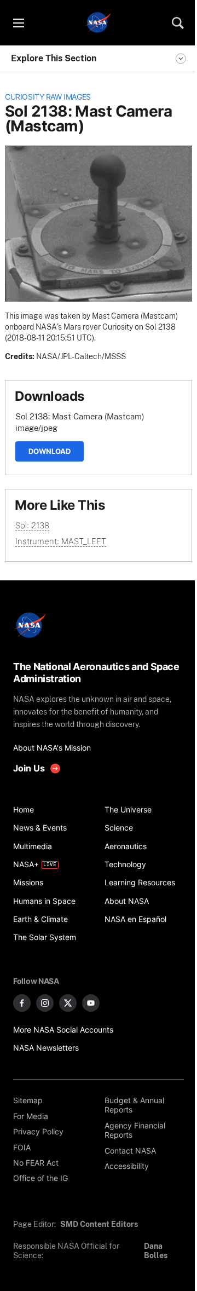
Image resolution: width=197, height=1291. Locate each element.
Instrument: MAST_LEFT (60, 541)
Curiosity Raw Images (48, 97)
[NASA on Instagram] (45, 1003)
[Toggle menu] (18, 23)
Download (49, 451)
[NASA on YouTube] (91, 1003)
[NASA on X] (68, 1003)
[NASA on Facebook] (22, 1003)
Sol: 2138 (32, 525)
